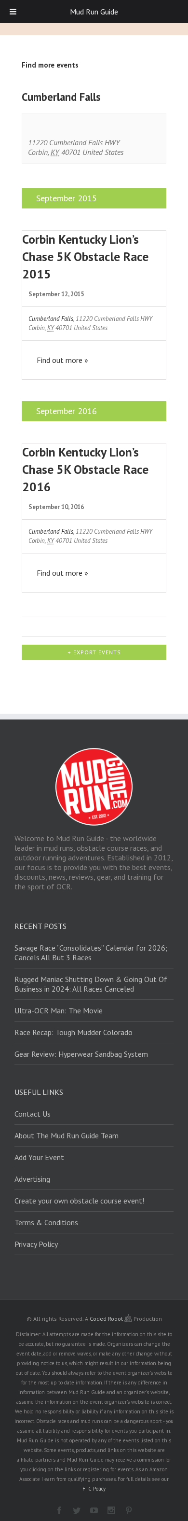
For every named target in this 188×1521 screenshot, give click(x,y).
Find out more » (62, 360)
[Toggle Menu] (13, 11)
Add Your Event (39, 1157)
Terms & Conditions (46, 1222)
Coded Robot (107, 1318)
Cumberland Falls (50, 319)
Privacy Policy (36, 1244)
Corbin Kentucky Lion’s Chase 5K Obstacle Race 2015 (85, 256)
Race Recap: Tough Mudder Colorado (73, 1032)
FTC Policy (94, 1488)
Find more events (50, 64)
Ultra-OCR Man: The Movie (58, 1010)
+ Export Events (94, 652)
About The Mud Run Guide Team (66, 1135)
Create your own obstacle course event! (79, 1200)
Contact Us (32, 1114)
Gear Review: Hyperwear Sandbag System (81, 1054)
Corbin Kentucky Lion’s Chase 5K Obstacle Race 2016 (85, 469)
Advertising (32, 1179)
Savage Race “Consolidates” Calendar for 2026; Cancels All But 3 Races (90, 952)
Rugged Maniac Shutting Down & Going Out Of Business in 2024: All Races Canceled (90, 984)
